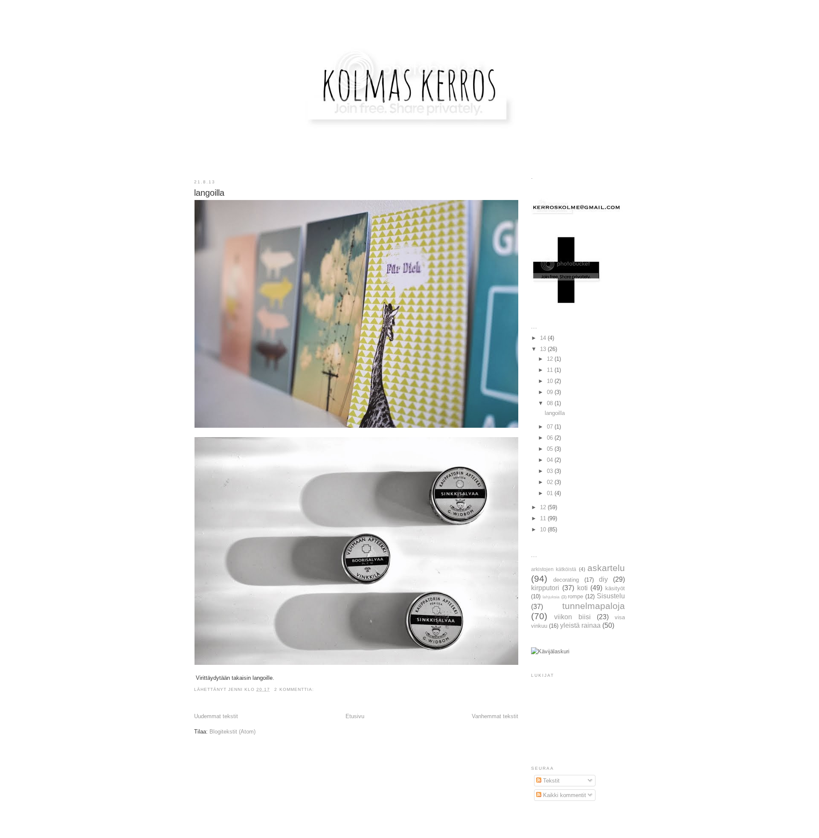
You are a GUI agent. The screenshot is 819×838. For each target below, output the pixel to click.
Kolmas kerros (410, 23)
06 (551, 438)
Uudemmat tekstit (216, 716)
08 (551, 403)
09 (551, 392)
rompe (575, 596)
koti (582, 588)
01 (551, 493)
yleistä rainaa (580, 625)
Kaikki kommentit (563, 795)
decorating (566, 580)
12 (551, 359)
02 (551, 482)
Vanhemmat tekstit (495, 716)
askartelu (606, 568)
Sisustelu (611, 596)
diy (603, 579)
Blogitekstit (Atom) (232, 731)
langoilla (209, 192)
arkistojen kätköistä (553, 569)
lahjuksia (551, 596)
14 (544, 338)
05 (551, 449)
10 (551, 381)
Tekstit (550, 780)
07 (551, 426)
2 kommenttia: (294, 689)
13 (544, 349)
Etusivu (355, 716)
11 (551, 370)
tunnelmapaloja (593, 606)
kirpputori (545, 588)
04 (551, 460)
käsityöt (615, 588)
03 (551, 471)
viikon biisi (572, 617)
